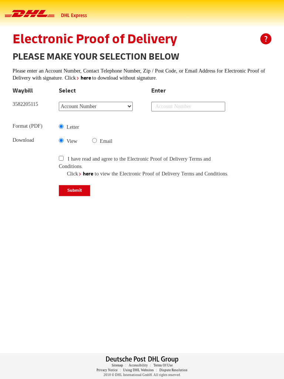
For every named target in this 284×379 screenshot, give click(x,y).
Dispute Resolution (173, 370)
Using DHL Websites (139, 370)
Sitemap (117, 365)
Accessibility (138, 365)
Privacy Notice (107, 370)
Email (104, 141)
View (70, 141)
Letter (71, 127)
